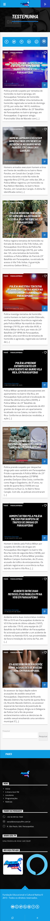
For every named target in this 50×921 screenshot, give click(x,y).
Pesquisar (6, 731)
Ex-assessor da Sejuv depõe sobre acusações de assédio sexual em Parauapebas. (25, 667)
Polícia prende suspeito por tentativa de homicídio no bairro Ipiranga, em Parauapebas (25, 67)
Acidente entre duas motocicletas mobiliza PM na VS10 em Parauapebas (25, 594)
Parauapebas (16, 52)
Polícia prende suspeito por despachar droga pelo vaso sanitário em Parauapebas (25, 444)
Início (7, 789)
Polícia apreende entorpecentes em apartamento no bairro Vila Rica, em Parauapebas (25, 367)
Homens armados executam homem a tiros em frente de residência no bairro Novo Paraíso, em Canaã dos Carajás (25, 144)
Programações (11, 798)
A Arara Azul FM (12, 792)
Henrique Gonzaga (11, 83)
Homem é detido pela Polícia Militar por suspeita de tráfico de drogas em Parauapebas (25, 520)
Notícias (8, 802)
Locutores (9, 795)
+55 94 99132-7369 (15, 817)
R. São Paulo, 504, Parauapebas (20, 826)
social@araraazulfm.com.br (19, 821)
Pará (6, 52)
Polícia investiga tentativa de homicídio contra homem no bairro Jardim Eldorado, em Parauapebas (25, 291)
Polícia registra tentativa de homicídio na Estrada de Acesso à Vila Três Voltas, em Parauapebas (25, 217)
